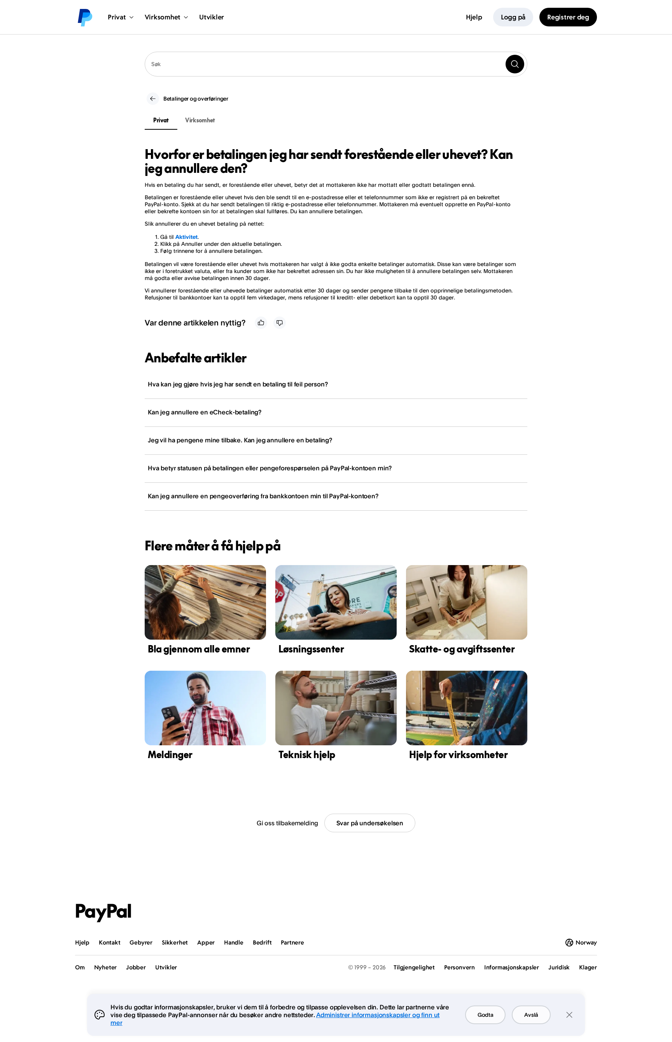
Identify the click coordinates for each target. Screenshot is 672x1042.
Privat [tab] (161, 120)
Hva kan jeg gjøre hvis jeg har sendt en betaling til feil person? (238, 384)
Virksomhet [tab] (200, 120)
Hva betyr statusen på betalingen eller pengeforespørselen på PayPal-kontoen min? (270, 468)
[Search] (515, 64)
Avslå (531, 1014)
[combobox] (336, 64)
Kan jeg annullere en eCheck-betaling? (204, 412)
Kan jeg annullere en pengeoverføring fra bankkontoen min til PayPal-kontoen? (263, 496)
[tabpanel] (331, 224)
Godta (486, 1014)
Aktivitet (186, 236)
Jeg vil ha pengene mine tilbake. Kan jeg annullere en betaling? (240, 440)
